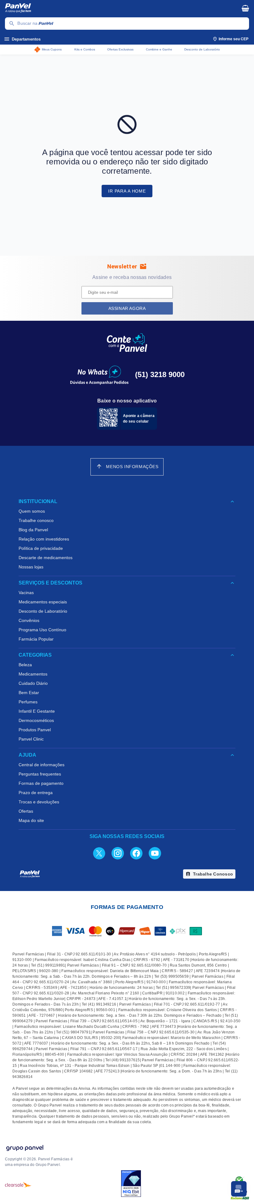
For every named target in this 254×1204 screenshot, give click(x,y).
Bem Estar (29, 692)
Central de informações (41, 764)
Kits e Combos (84, 49)
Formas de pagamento (41, 783)
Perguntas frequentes (40, 774)
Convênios (29, 620)
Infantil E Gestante (37, 711)
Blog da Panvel (33, 529)
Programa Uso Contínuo (42, 629)
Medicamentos (33, 674)
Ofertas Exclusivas (120, 49)
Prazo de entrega (36, 792)
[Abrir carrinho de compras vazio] (245, 8)
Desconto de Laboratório (202, 49)
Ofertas (26, 811)
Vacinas (26, 592)
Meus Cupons (52, 49)
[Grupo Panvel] (24, 1148)
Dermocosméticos (36, 720)
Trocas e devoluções (39, 801)
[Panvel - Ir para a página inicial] (119, 9)
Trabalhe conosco (36, 520)
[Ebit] (131, 1184)
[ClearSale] (18, 1184)
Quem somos (32, 511)
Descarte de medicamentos (45, 557)
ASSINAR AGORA (127, 308)
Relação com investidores (44, 539)
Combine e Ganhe (159, 49)
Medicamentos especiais (43, 601)
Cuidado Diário (33, 683)
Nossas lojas (31, 566)
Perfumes (28, 701)
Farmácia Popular (36, 639)
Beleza (25, 664)
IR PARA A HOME (127, 191)
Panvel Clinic (31, 739)
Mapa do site (31, 820)
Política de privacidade (41, 548)
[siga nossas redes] (99, 852)
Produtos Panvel (35, 729)
